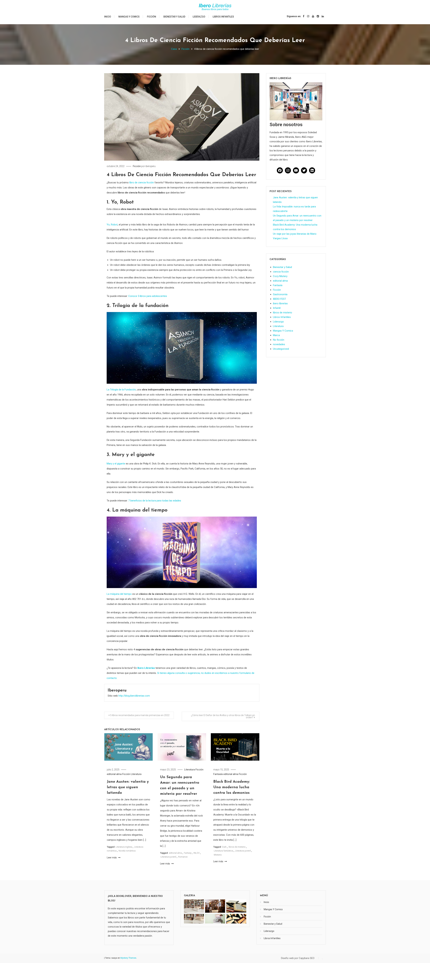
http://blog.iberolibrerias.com (134, 695)
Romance (182, 857)
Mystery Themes (128, 958)
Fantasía (218, 774)
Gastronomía (280, 294)
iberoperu (150, 166)
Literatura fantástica (223, 850)
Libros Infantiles (223, 16)
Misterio (218, 854)
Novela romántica (127, 850)
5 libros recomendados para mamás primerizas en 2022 (139, 715)
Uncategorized (281, 348)
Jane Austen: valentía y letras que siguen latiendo (128, 787)
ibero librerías (280, 303)
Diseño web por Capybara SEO (297, 958)
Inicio (107, 16)
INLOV (197, 853)
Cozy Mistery (280, 276)
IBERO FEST (279, 298)
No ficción (278, 339)
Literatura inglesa (124, 847)
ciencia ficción (281, 271)
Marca (276, 335)
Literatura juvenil (168, 857)
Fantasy (187, 853)
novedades (279, 344)
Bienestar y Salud (174, 16)
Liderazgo (199, 16)
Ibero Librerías (146, 667)
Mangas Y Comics (129, 16)
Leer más (112, 857)
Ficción (151, 16)
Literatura (136, 774)
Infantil (277, 308)
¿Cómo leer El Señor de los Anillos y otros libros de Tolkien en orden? (223, 716)
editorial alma (114, 774)
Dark (224, 847)
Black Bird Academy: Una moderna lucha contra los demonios (231, 787)
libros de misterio (237, 847)
